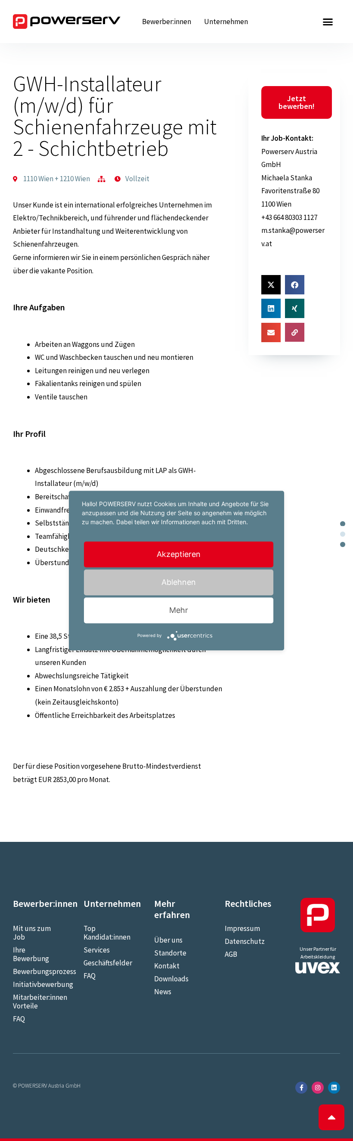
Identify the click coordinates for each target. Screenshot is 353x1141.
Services (97, 950)
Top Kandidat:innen (106, 933)
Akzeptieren (179, 554)
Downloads (171, 978)
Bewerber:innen (166, 21)
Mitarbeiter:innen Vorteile (35, 1002)
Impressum (242, 928)
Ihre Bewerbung (31, 954)
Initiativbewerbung (35, 984)
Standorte (170, 953)
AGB (231, 954)
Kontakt (167, 966)
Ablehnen (178, 582)
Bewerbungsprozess (35, 971)
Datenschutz (245, 941)
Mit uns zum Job (32, 933)
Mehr (178, 610)
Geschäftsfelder (106, 963)
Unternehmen (226, 21)
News (162, 991)
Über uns (168, 940)
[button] (328, 21)
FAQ (19, 1018)
